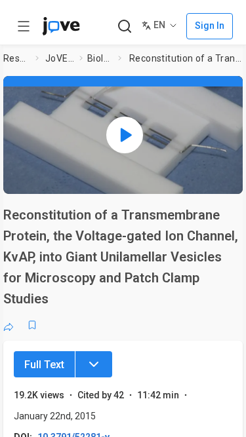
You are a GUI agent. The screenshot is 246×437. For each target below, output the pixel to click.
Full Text (44, 364)
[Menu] (93, 364)
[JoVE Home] (61, 26)
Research (16, 58)
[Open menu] (23, 26)
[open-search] (124, 26)
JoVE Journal (59, 58)
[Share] (8, 325)
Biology (100, 58)
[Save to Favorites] (32, 325)
